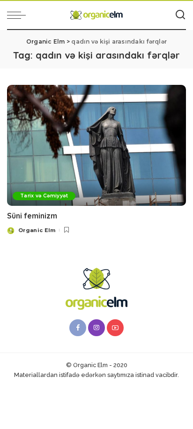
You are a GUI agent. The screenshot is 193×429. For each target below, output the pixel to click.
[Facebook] (77, 327)
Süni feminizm (32, 215)
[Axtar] (180, 15)
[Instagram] (96, 327)
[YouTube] (115, 327)
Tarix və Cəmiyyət (44, 196)
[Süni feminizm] (96, 145)
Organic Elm (37, 230)
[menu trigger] (18, 15)
